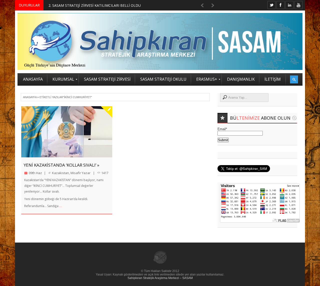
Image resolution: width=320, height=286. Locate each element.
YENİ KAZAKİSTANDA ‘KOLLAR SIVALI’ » (61, 165)
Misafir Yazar (80, 173)
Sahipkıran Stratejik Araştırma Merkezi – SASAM (160, 278)
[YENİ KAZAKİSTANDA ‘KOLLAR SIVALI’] (66, 131)
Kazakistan (60, 173)
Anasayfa (29, 97)
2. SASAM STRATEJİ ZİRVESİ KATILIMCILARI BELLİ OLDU (94, 5)
